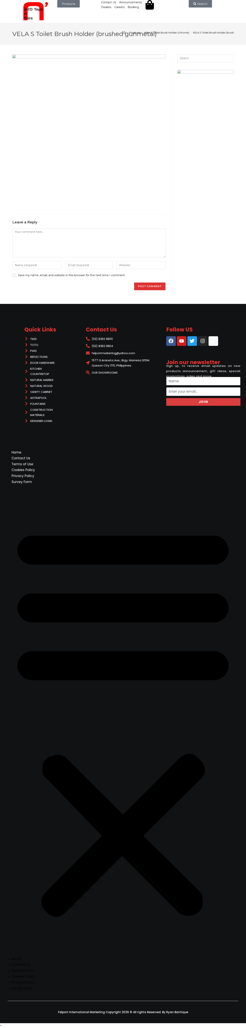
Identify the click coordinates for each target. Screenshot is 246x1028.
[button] (123, 720)
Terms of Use (22, 464)
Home (16, 452)
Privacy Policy (23, 476)
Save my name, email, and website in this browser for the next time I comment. (71, 275)
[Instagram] (203, 341)
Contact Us (21, 458)
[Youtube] (181, 341)
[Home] (124, 32)
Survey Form (22, 482)
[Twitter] (192, 341)
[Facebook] (171, 341)
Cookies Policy (23, 470)
